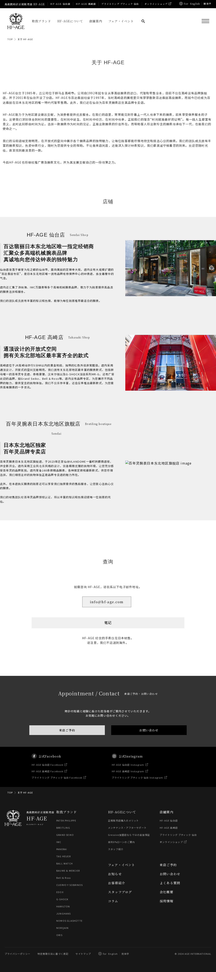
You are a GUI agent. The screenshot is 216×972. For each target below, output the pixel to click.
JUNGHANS (63, 913)
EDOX (59, 892)
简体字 (125, 953)
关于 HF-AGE (25, 39)
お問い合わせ (148, 730)
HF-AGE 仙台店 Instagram (128, 764)
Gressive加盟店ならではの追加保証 (129, 834)
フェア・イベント (121, 21)
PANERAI (61, 849)
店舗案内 (95, 21)
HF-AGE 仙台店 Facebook (47, 764)
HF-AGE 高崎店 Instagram (128, 771)
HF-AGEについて (70, 21)
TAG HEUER (63, 856)
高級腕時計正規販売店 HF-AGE (25, 4)
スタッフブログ (120, 892)
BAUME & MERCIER (68, 870)
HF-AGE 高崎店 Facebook (47, 771)
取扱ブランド (41, 21)
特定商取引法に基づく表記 (53, 953)
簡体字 (207, 3)
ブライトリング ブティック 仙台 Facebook (57, 777)
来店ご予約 (67, 730)
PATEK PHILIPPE (66, 820)
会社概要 (166, 892)
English (195, 3)
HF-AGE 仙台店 (60, 3)
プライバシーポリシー (17, 953)
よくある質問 (170, 883)
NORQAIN (62, 927)
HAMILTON (63, 906)
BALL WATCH (64, 863)
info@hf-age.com (107, 601)
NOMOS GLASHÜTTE (69, 920)
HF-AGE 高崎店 (86, 3)
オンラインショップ (156, 3)
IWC (58, 842)
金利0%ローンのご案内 (121, 842)
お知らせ (115, 874)
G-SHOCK (62, 899)
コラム (113, 901)
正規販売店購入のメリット (123, 820)
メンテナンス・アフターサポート (127, 827)
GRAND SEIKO (65, 834)
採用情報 (166, 901)
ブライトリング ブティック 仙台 (120, 3)
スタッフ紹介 (115, 849)
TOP (10, 39)
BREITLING (63, 827)
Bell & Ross (63, 877)
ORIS (59, 935)
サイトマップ (83, 953)
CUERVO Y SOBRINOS (69, 885)
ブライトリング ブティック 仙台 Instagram (137, 777)
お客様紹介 (116, 883)
